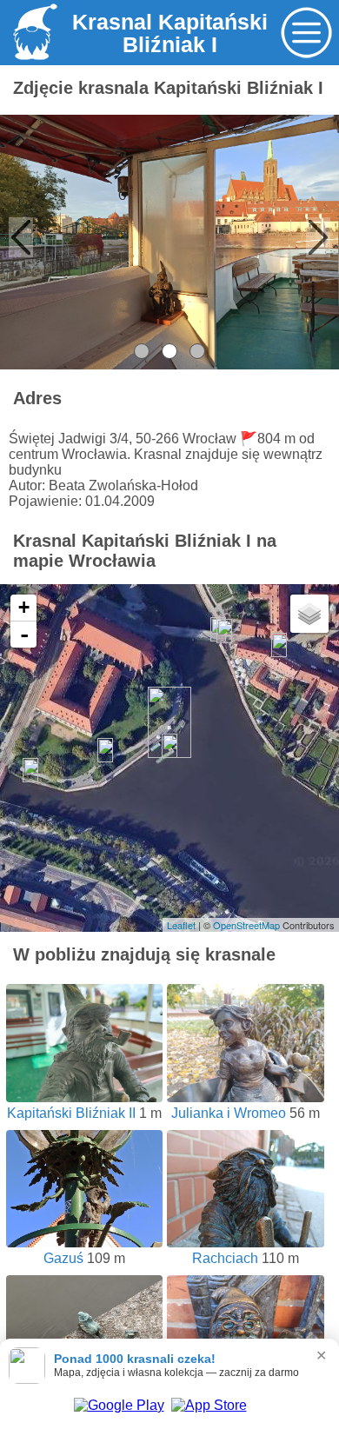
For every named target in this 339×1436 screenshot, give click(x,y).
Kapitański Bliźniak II (71, 1113)
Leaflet (181, 925)
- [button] (24, 634)
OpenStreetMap (246, 925)
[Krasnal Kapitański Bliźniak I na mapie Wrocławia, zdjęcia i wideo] (32, 60)
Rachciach (225, 1258)
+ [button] (24, 607)
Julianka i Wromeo (228, 1113)
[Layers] (309, 614)
